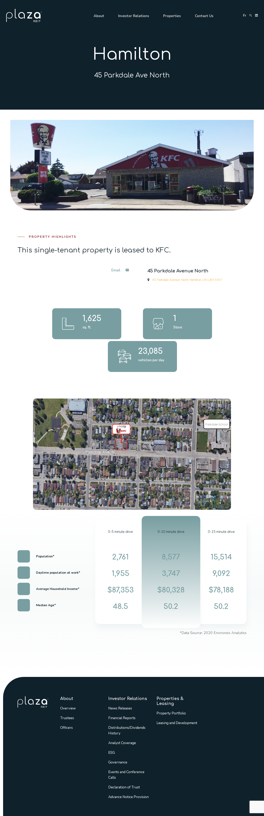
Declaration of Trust (124, 787)
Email (116, 270)
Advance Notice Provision (128, 797)
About (99, 16)
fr (244, 15)
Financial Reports (122, 718)
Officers (66, 727)
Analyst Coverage (122, 743)
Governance (117, 762)
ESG (111, 752)
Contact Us (204, 16)
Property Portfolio (171, 713)
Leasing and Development (177, 723)
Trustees (67, 718)
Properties (172, 16)
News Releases (120, 708)
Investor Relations (133, 16)
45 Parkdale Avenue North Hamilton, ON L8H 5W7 (186, 280)
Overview (68, 708)
